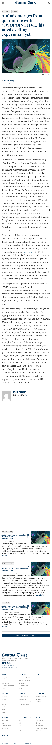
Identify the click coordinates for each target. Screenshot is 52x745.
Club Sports (22, 699)
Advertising (39, 725)
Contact (38, 723)
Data (38, 675)
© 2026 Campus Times (9, 744)
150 (20, 723)
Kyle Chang (9, 81)
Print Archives (25, 717)
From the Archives (24, 680)
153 (20, 731)
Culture (5, 11)
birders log (7, 532)
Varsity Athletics (24, 704)
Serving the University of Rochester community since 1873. (15, 659)
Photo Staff (45, 74)
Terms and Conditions (25, 744)
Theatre (4, 712)
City (3, 680)
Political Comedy (7, 725)
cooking (5, 603)
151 (20, 725)
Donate (5, 736)
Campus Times (26, 2)
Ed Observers (40, 699)
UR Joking (5, 728)
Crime (3, 688)
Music (14, 11)
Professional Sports (25, 702)
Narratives (5, 720)
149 (20, 720)
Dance (4, 704)
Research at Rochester (26, 678)
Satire (3, 723)
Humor (5, 717)
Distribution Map (41, 728)
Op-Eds (38, 702)
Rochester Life (23, 685)
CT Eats (4, 699)
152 (20, 728)
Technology (22, 683)
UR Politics (5, 683)
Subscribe (39, 731)
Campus (4, 678)
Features (22, 675)
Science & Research (8, 685)
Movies (4, 707)
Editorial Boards (41, 696)
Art (3, 702)
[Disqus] (26, 434)
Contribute (39, 720)
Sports (22, 693)
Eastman (4, 696)
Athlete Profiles (23, 696)
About (38, 717)
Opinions (40, 693)
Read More (6, 556)
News (4, 675)
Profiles (21, 688)
